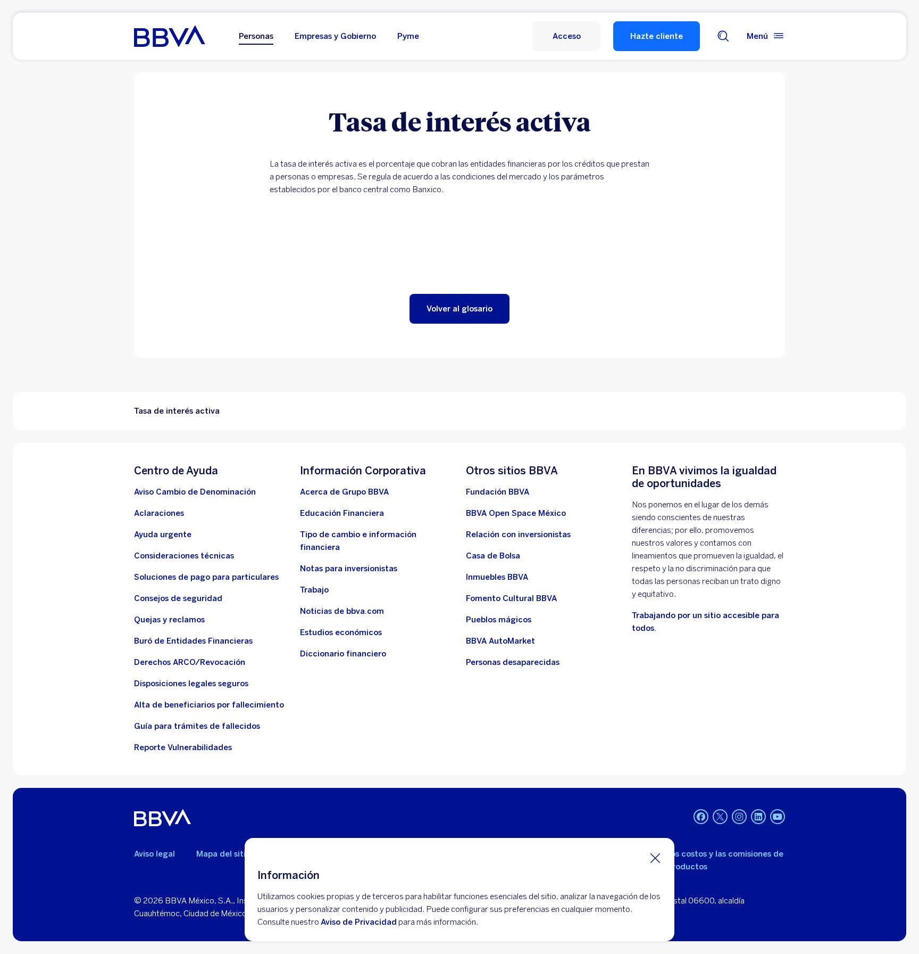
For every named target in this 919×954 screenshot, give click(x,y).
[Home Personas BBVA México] (169, 36)
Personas (256, 36)
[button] (566, 36)
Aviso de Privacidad (359, 922)
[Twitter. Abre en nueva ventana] (720, 816)
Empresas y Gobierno (335, 36)
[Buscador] (723, 36)
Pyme (408, 36)
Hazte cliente (656, 36)
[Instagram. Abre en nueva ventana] (739, 816)
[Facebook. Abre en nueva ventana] (701, 816)
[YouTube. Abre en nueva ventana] (777, 816)
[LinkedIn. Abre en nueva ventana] (758, 816)
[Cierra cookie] (655, 858)
